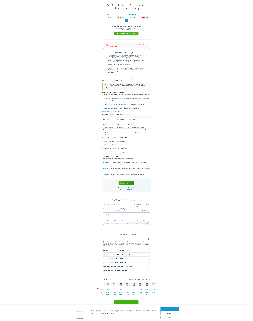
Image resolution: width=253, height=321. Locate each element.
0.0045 (153, 289)
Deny (170, 317)
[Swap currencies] (126, 20)
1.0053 (140, 294)
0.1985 (107, 292)
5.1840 (140, 287)
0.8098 (127, 292)
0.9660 (107, 289)
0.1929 (140, 289)
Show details (92, 317)
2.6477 (147, 294)
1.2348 (127, 294)
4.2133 (127, 287)
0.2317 (120, 292)
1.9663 (147, 287)
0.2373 (127, 289)
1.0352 (107, 287)
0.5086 (147, 289)
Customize (169, 313)
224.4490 (153, 287)
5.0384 (107, 294)
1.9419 (133, 287)
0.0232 (153, 294)
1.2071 (120, 287)
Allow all (170, 308)
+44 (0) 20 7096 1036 (128, 189)
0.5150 (133, 289)
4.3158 (120, 294)
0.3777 (147, 292)
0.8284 (120, 289)
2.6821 (133, 294)
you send (106, 14)
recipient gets (132, 14)
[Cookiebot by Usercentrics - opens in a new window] (81, 318)
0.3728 (133, 292)
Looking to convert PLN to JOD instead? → (112, 111)
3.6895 (114, 294)
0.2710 (114, 292)
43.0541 (153, 292)
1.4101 (114, 287)
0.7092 (114, 289)
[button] (126, 183)
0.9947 (140, 292)
